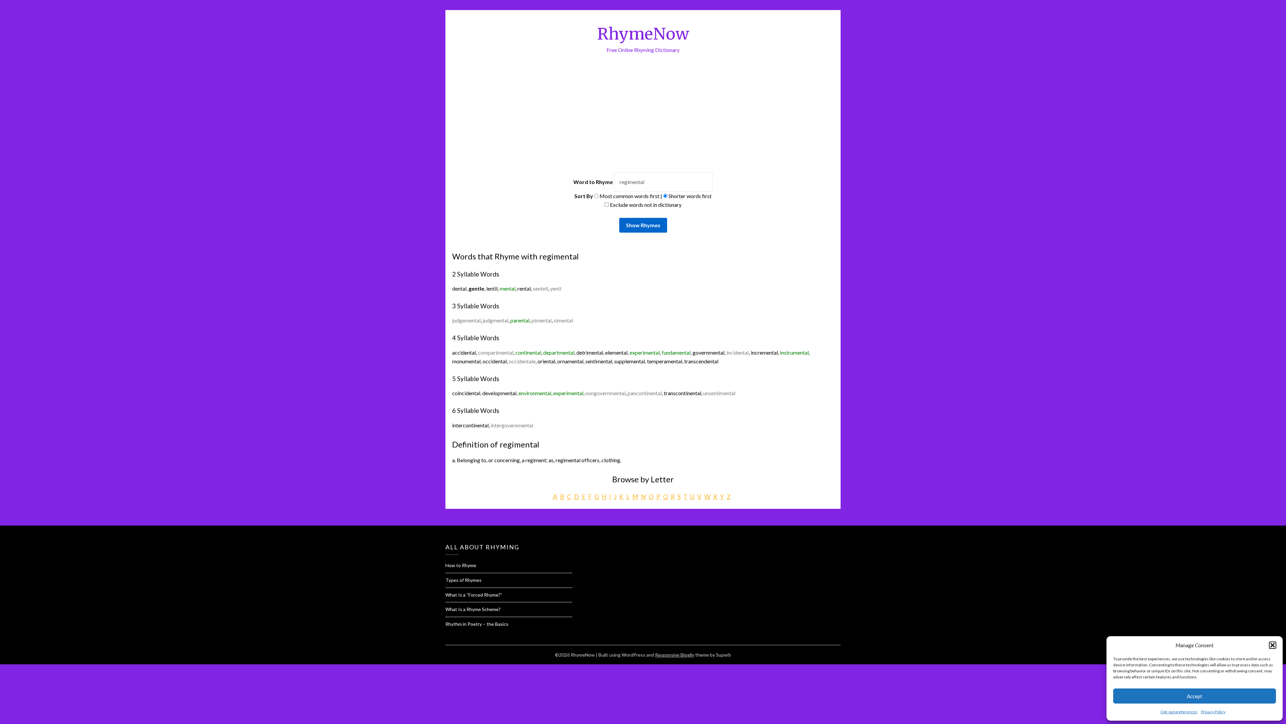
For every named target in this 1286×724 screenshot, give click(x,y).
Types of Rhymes (463, 580)
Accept (1194, 696)
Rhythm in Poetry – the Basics (476, 624)
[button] (1272, 645)
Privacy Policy (1213, 711)
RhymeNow (643, 34)
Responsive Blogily (674, 655)
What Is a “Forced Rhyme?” (473, 595)
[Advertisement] (643, 104)
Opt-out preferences (1179, 711)
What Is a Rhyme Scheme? (473, 609)
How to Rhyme (460, 565)
